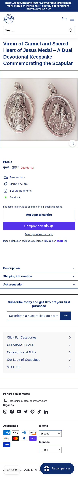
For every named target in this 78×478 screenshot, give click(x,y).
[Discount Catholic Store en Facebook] (12, 412)
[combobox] (39, 30)
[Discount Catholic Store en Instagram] (5, 412)
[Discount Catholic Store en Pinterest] (32, 412)
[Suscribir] (65, 316)
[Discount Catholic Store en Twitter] (26, 412)
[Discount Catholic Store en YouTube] (19, 412)
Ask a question (13, 284)
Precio (7, 162)
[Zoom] (72, 143)
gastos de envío (16, 206)
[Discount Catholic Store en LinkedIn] (46, 412)
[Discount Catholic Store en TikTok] (39, 412)
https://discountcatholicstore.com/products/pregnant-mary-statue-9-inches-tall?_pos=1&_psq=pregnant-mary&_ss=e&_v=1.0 (38, 5)
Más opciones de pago (39, 234)
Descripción (11, 268)
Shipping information (17, 276)
